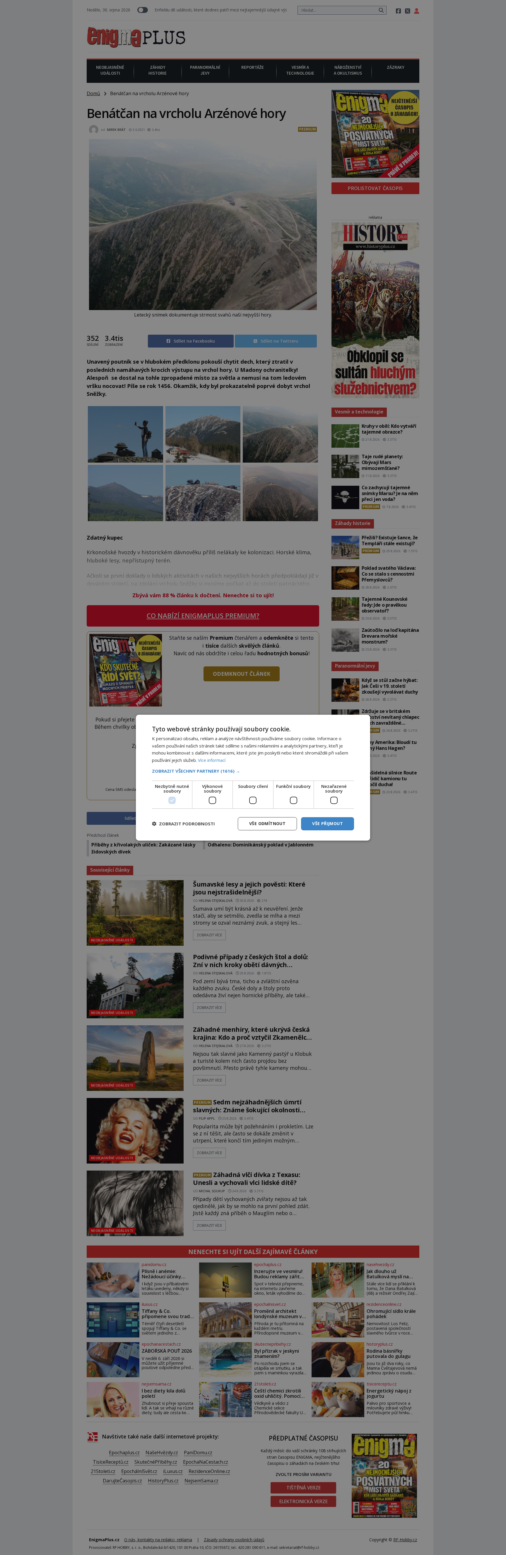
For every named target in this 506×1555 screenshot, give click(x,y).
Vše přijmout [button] (327, 823)
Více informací (211, 760)
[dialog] (253, 777)
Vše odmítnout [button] (267, 823)
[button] (253, 771)
